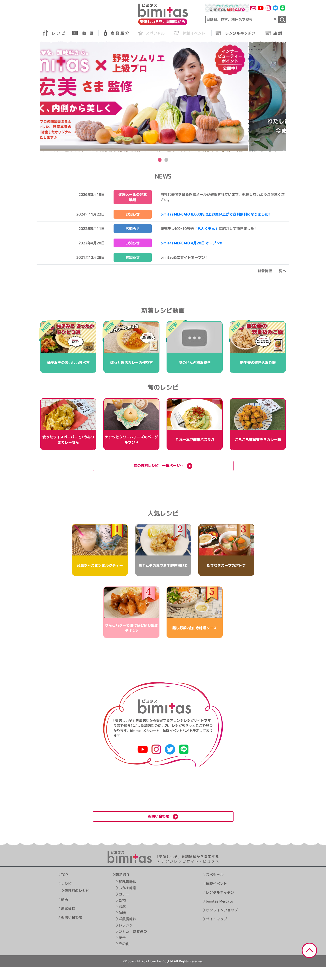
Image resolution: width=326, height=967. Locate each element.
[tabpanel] (163, 96)
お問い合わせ (71, 917)
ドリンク (126, 925)
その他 (124, 943)
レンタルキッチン (220, 892)
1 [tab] (159, 160)
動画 (64, 899)
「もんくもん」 (206, 228)
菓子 (122, 937)
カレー (124, 894)
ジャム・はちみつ (133, 931)
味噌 (122, 912)
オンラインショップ (222, 910)
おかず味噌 (127, 887)
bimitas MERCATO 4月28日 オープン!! (191, 243)
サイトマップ (216, 919)
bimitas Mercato (219, 901)
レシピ (66, 883)
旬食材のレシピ (76, 890)
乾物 (122, 900)
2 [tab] (166, 160)
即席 (122, 906)
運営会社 (68, 908)
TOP (64, 874)
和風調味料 (127, 881)
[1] (282, 19)
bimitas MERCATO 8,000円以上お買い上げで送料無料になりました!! (216, 214)
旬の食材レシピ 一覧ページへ (160, 465)
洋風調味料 (127, 919)
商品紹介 (122, 874)
